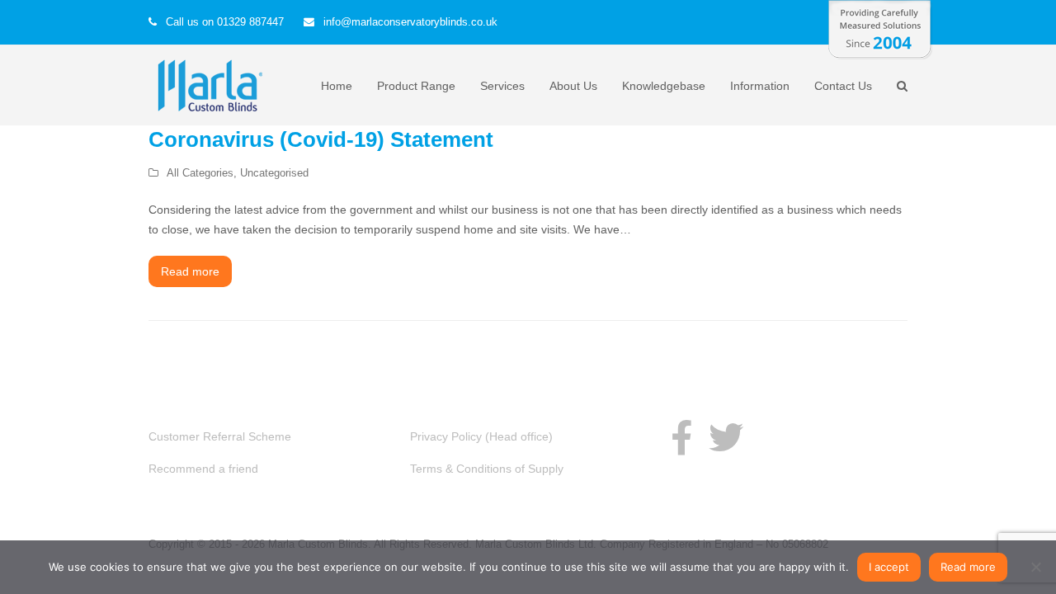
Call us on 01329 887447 (225, 22)
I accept (889, 566)
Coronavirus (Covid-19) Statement (320, 139)
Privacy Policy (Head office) (481, 436)
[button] (902, 85)
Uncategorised (274, 173)
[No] (1035, 567)
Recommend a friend (203, 468)
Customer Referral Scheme (219, 436)
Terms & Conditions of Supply (486, 468)
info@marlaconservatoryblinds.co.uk (410, 22)
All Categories (200, 173)
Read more (190, 271)
